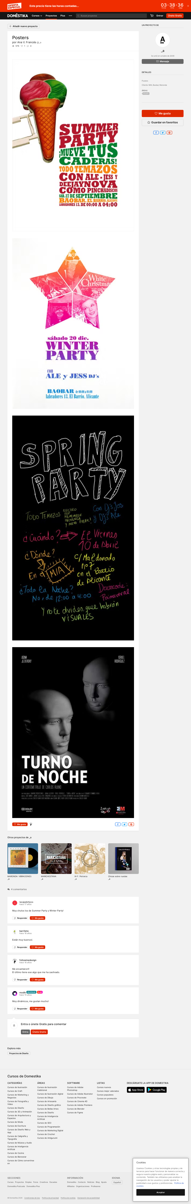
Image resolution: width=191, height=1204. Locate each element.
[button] (70, 15)
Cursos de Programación (48, 1127)
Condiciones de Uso (32, 1198)
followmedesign (27, 960)
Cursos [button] (36, 15)
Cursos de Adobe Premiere (79, 1105)
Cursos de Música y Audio (19, 1143)
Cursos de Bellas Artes (47, 1109)
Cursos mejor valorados (108, 1091)
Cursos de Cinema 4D (77, 1101)
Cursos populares (105, 1095)
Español (117, 1182)
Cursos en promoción (107, 1098)
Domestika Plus (33, 1186)
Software (73, 1083)
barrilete (24, 931)
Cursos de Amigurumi (47, 1138)
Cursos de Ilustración (17, 1087)
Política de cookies (68, 1198)
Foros (35, 1182)
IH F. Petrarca (81, 876)
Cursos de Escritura (16, 1126)
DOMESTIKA (17, 15)
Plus (62, 15)
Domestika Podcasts (16, 1186)
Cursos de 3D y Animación (19, 1111)
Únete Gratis (39, 1031)
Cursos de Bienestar (16, 1157)
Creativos (44, 1182)
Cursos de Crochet (46, 1134)
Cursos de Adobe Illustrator (80, 1094)
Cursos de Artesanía (46, 1101)
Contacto (82, 1182)
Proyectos (51, 15)
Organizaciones (82, 1186)
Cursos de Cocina (15, 1153)
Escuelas (53, 1182)
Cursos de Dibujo (45, 1097)
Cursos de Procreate (76, 1097)
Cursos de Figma (75, 1112)
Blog (98, 1182)
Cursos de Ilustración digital (50, 1094)
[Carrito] (151, 15)
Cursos (10, 1182)
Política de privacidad (50, 1198)
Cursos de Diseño (15, 1108)
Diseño (146, 94)
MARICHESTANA (48, 876)
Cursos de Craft (14, 1091)
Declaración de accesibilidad (88, 1198)
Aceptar (161, 1192)
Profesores (95, 1186)
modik (22, 992)
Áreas (41, 1083)
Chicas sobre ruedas (117, 876)
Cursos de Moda (15, 1122)
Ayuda (104, 1182)
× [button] (188, 5)
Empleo (28, 1182)
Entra (25, 1031)
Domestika (71, 1182)
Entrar (160, 15)
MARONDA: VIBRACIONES (19, 876)
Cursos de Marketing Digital (50, 1130)
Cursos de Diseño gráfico (49, 1105)
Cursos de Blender (75, 1109)
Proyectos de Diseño (19, 1053)
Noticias (90, 1182)
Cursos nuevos (104, 1087)
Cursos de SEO (44, 1123)
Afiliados (70, 1186)
